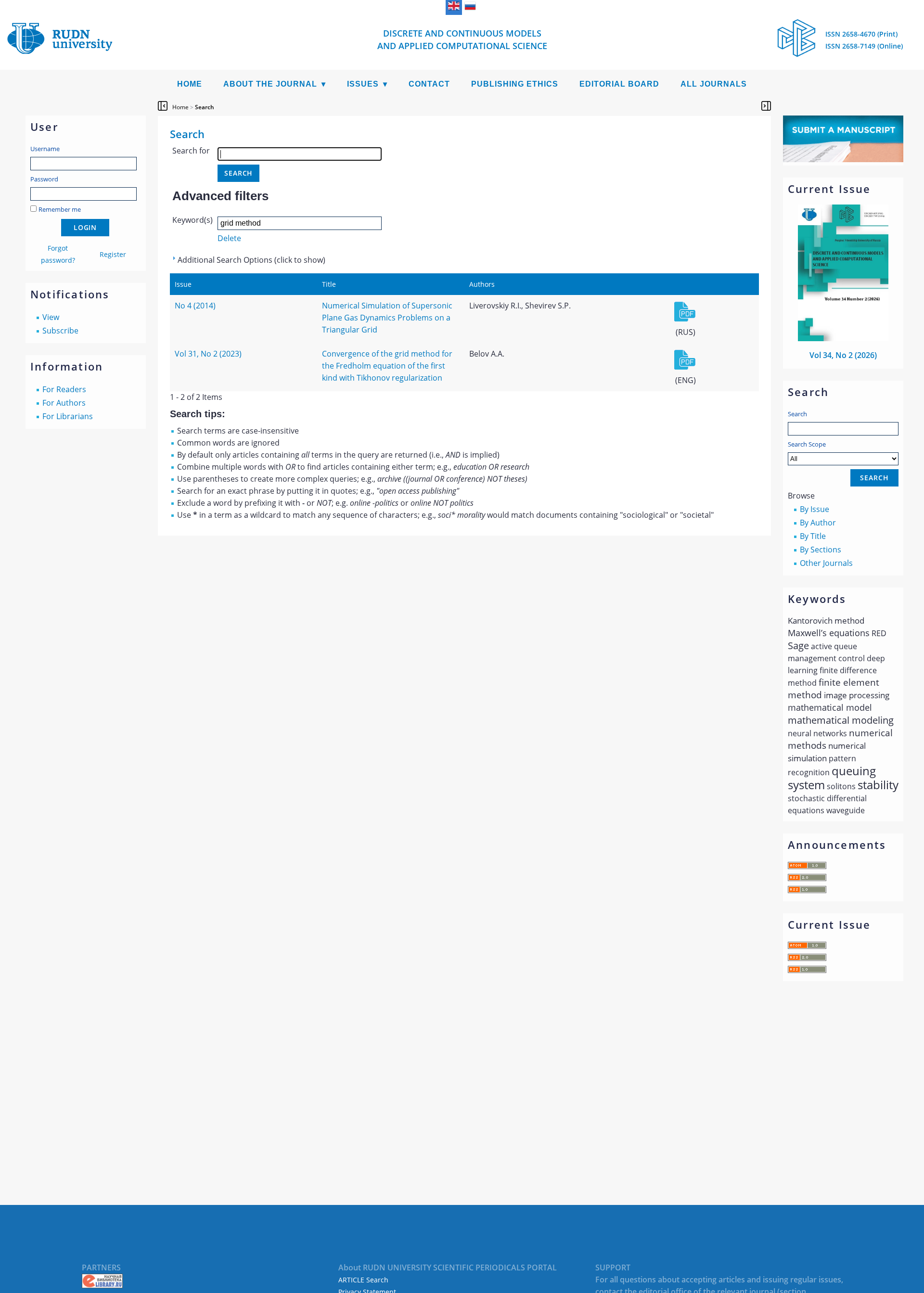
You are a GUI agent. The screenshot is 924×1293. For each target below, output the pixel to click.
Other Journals (826, 563)
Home (189, 84)
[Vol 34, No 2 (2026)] (843, 338)
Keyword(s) (192, 220)
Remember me (59, 209)
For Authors (64, 402)
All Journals (713, 84)
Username (45, 148)
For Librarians (67, 416)
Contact (429, 84)
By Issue (814, 509)
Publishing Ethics (514, 84)
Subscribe (60, 330)
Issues (363, 84)
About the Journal (270, 84)
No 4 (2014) (195, 305)
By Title (813, 536)
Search (797, 414)
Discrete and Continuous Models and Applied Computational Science (462, 39)
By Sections (820, 549)
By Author (818, 522)
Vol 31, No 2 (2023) (208, 353)
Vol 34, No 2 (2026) (843, 355)
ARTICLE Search (363, 1279)
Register (113, 254)
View (50, 317)
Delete (229, 238)
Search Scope (807, 444)
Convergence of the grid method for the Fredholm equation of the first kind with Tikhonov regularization (387, 365)
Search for (191, 150)
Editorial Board (619, 84)
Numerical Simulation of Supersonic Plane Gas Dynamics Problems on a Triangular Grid (387, 317)
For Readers (64, 389)
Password (44, 179)
